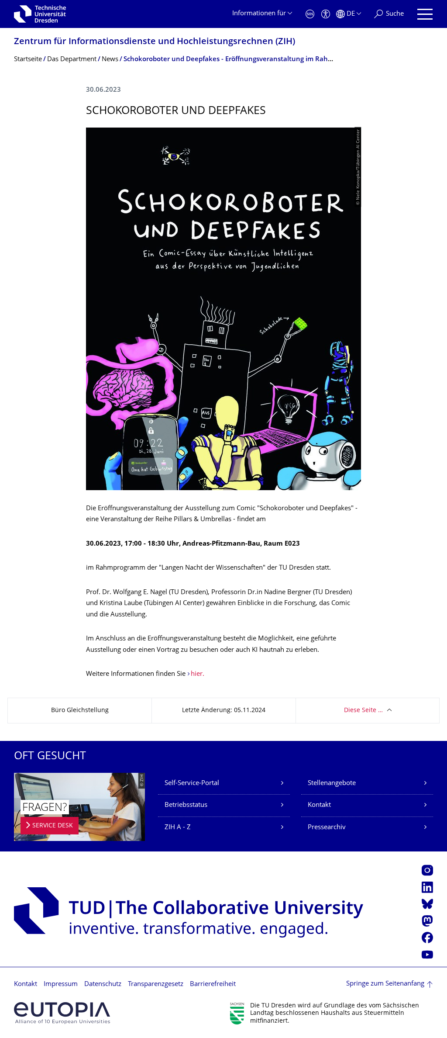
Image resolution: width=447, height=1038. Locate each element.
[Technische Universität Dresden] (40, 14)
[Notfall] (310, 14)
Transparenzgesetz (155, 984)
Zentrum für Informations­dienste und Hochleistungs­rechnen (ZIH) (154, 42)
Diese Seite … (363, 710)
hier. (197, 674)
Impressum (61, 984)
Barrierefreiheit (213, 984)
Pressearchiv (327, 827)
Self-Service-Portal (192, 783)
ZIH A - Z (178, 827)
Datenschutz (102, 984)
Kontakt (319, 805)
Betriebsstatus (186, 805)
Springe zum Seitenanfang (385, 984)
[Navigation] (425, 14)
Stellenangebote (332, 783)
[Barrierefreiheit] (325, 14)
